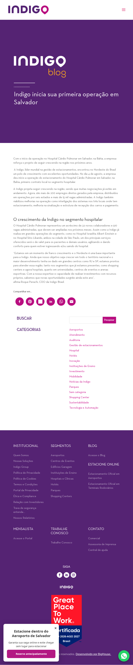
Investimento (77, 371)
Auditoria (74, 340)
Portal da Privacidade (25, 490)
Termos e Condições (25, 484)
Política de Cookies (24, 479)
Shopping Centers (61, 496)
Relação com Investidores (28, 502)
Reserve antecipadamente (31, 653)
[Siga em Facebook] (59, 575)
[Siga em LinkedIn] (66, 575)
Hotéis (73, 356)
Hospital (74, 350)
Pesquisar (109, 320)
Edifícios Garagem (61, 467)
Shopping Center (79, 397)
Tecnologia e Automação (83, 408)
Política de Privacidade (26, 473)
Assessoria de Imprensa (102, 544)
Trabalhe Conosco (61, 542)
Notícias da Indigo (79, 382)
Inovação (74, 361)
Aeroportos (76, 330)
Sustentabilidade (79, 402)
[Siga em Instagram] (73, 575)
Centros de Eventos (62, 461)
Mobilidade (75, 376)
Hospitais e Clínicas (62, 479)
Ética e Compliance (24, 496)
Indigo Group (21, 467)
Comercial (94, 538)
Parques (74, 387)
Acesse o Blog (96, 455)
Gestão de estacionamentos (86, 345)
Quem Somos (21, 455)
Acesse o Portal (22, 538)
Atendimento (77, 335)
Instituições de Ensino (82, 366)
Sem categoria (77, 392)
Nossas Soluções (23, 461)
